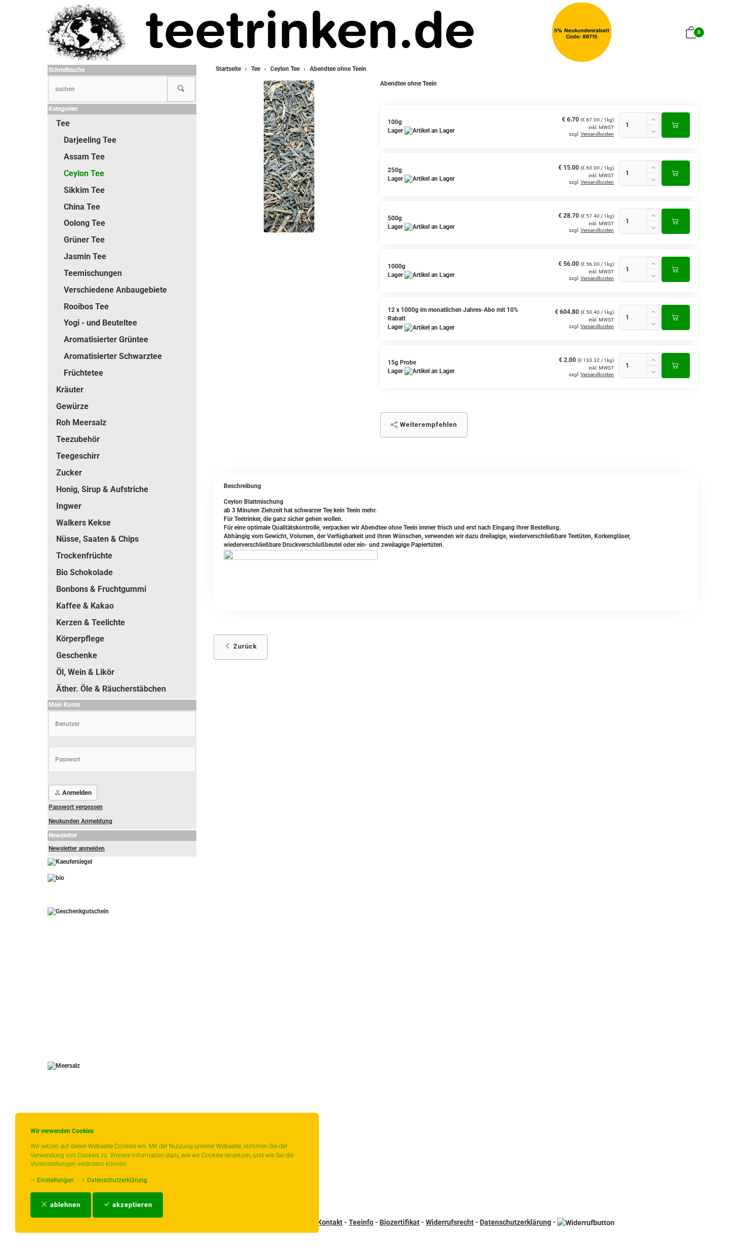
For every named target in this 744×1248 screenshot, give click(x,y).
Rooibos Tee (86, 306)
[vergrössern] (289, 156)
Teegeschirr (78, 456)
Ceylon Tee (84, 173)
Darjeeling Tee (90, 140)
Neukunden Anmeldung (80, 821)
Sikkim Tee (84, 190)
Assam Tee (84, 157)
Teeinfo (361, 1222)
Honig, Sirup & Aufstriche (102, 489)
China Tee (82, 207)
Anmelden (76, 792)
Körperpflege (80, 638)
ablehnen (64, 1205)
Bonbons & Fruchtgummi (101, 589)
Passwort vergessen (76, 807)
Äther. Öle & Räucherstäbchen (111, 689)
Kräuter (70, 389)
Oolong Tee (84, 223)
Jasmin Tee (85, 256)
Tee (63, 123)
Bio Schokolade (84, 572)
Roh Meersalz (81, 422)
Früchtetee (83, 373)
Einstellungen (54, 1180)
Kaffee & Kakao (85, 606)
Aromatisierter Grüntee (106, 339)
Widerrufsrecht (450, 1222)
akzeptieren (131, 1205)
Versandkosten (597, 134)
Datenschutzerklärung (116, 1180)
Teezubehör (78, 439)
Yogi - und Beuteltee (100, 323)
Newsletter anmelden (77, 848)
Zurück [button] (244, 646)
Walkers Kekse (83, 523)
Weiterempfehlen (427, 424)
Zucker (69, 472)
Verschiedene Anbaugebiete (115, 290)
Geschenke (76, 655)
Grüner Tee (84, 240)
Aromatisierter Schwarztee (113, 356)
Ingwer (68, 506)
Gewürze (72, 406)
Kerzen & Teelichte (90, 622)
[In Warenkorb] (676, 125)
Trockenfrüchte (84, 555)
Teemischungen (93, 273)
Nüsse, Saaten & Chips (97, 539)
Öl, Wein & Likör (85, 672)
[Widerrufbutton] (585, 1222)
